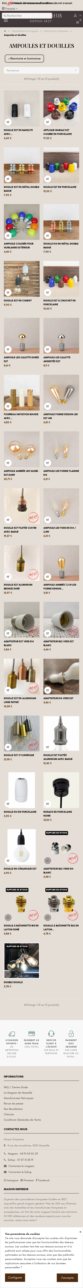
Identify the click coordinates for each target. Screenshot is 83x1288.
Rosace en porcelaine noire (57, 813)
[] (8, 122)
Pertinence (42, 70)
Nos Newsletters (13, 1109)
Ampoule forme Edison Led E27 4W (60, 416)
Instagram (13, 1180)
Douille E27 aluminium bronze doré (18, 586)
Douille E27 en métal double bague (21, 189)
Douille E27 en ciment (18, 300)
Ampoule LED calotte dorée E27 (21, 359)
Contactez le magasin (21, 1166)
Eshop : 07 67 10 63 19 (20, 1159)
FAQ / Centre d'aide (16, 1087)
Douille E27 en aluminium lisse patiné (20, 700)
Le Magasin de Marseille (18, 1092)
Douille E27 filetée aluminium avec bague (58, 757)
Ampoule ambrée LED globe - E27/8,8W (21, 473)
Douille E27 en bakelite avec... (18, 132)
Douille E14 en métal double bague (61, 245)
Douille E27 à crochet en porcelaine (59, 302)
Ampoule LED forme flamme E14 (61, 473)
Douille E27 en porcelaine (59, 187)
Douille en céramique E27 (20, 868)
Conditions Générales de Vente (22, 1119)
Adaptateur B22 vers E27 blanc (58, 643)
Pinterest (29, 1180)
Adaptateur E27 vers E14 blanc (19, 643)
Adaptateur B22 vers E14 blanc (58, 870)
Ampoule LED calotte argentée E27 (56, 359)
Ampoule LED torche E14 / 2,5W (59, 529)
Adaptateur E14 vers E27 (58, 698)
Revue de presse (13, 1103)
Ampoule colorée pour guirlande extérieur (18, 245)
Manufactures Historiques (18, 1098)
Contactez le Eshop (20, 1172)
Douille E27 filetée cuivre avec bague (20, 529)
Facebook (44, 1180)
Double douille (13, 982)
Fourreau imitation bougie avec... (21, 416)
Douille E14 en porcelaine (20, 811)
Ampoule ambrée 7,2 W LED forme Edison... (59, 586)
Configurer (15, 1277)
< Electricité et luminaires (24, 58)
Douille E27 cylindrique (19, 755)
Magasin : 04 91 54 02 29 (23, 1153)
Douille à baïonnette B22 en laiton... (61, 927)
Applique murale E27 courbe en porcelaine (57, 132)
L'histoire (9, 1114)
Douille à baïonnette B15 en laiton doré (21, 927)
